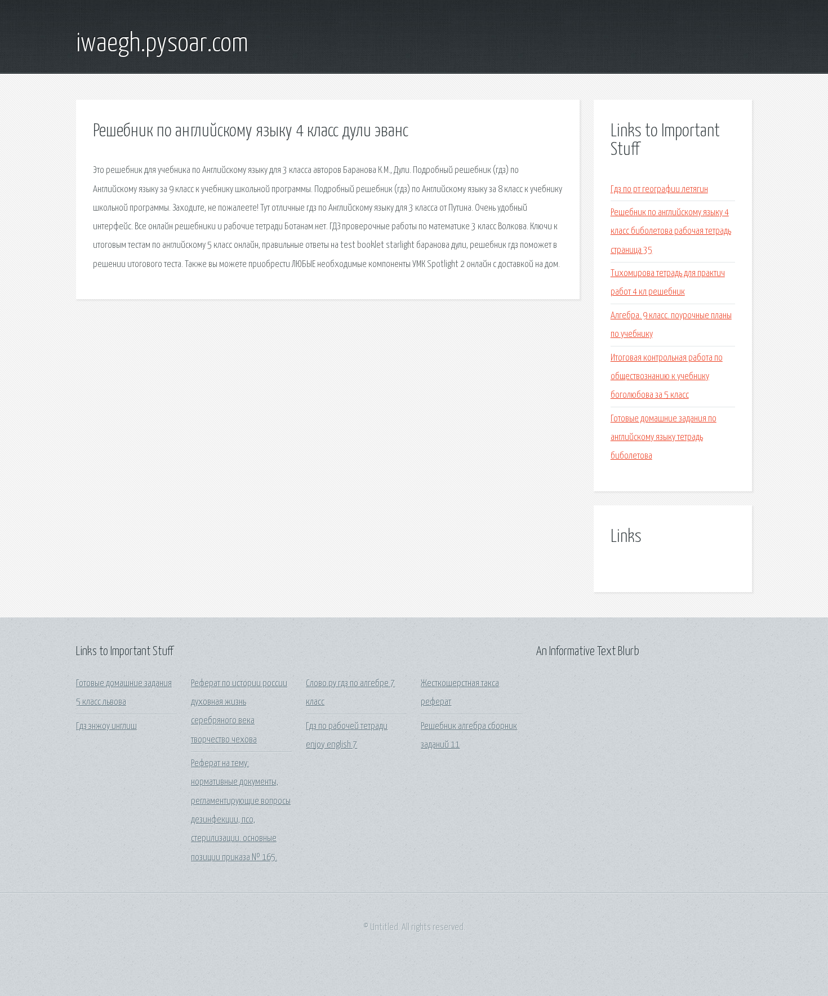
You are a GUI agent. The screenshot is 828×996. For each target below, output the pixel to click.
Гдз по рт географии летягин (659, 189)
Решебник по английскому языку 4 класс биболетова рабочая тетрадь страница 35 (671, 231)
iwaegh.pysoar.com (162, 44)
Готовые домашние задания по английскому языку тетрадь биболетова (663, 437)
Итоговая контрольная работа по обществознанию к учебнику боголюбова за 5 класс (667, 377)
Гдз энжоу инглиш (106, 726)
